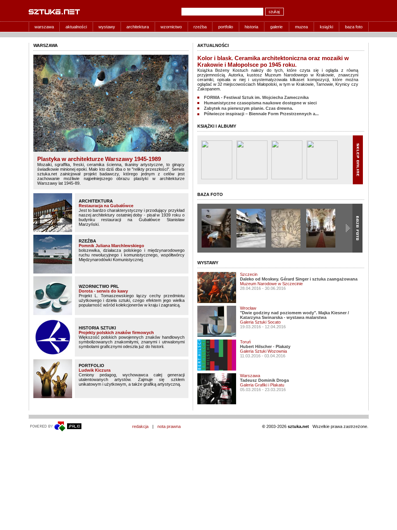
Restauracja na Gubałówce (106, 205)
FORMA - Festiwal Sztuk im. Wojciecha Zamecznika (256, 97)
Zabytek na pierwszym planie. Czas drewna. (248, 108)
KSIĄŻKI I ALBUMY (216, 126)
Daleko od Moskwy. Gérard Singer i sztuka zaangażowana (298, 279)
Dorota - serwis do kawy (103, 291)
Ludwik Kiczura (94, 370)
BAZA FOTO (210, 194)
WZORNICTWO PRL (99, 286)
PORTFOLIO (91, 365)
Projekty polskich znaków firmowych (116, 332)
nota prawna (169, 426)
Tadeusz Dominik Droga (264, 380)
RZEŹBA (87, 241)
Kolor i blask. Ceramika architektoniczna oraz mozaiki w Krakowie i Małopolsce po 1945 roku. (273, 61)
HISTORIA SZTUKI (97, 328)
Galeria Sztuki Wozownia (263, 351)
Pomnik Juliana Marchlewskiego (111, 245)
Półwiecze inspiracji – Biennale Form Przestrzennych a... (261, 113)
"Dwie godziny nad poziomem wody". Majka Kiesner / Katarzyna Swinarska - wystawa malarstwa (294, 315)
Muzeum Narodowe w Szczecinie (271, 283)
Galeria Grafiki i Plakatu (262, 385)
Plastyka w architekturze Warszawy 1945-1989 (99, 159)
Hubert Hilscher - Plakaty (265, 346)
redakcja (140, 426)
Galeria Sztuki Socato (260, 322)
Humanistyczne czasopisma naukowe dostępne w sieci (260, 102)
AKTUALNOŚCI (213, 45)
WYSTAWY (207, 262)
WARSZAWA (45, 45)
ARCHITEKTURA (96, 201)
